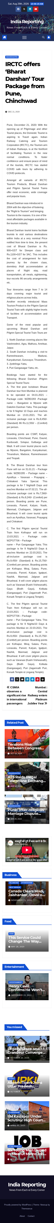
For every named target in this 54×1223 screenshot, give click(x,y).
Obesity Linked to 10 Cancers (26, 939)
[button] (43, 37)
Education (12, 1045)
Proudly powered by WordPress (18, 1205)
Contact (31, 1216)
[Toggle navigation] (24, 37)
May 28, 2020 (17, 947)
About (22, 1216)
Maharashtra (12, 57)
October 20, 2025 (19, 1058)
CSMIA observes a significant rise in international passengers (16, 695)
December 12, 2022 (21, 997)
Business (13, 888)
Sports (11, 1079)
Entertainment (15, 984)
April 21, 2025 (17, 1125)
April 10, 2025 (17, 1159)
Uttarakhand (14, 1112)
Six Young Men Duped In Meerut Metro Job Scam (27, 1154)
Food (11, 934)
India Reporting (27, 21)
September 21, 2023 (22, 901)
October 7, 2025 (19, 1092)
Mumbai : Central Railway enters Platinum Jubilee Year (37, 695)
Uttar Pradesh (14, 1146)
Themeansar (26, 1209)
